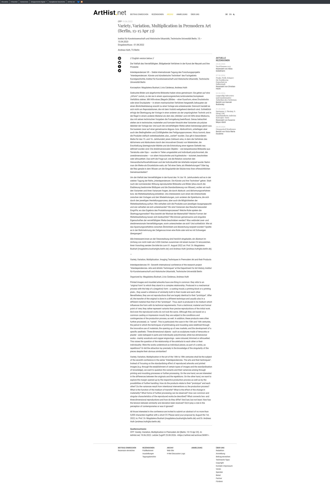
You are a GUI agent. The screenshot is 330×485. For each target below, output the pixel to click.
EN (230, 14)
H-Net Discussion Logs (176, 454)
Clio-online (4, 2)
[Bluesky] (78, 2)
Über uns (195, 14)
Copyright (220, 463)
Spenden (219, 472)
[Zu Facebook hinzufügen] (122, 67)
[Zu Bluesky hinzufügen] (122, 63)
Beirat (218, 475)
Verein (218, 469)
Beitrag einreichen (139, 14)
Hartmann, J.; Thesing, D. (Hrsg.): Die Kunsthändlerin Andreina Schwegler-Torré (226, 114)
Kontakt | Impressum (224, 466)
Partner (219, 478)
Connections (24, 2)
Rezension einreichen (126, 450)
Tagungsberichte (149, 457)
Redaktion (220, 450)
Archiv (170, 14)
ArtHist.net (71, 2)
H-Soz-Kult (14, 2)
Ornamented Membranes (226, 129)
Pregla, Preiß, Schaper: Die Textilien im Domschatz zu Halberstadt (225, 81)
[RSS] (82, 2)
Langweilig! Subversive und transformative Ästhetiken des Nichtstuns (226, 97)
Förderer (219, 481)
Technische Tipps (223, 460)
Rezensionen (158, 14)
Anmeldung (181, 14)
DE (226, 14)
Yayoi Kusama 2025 (223, 66)
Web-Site (170, 450)
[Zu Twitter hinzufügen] (122, 71)
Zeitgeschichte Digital (38, 2)
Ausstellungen (148, 454)
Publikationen (147, 450)
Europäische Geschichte (57, 2)
